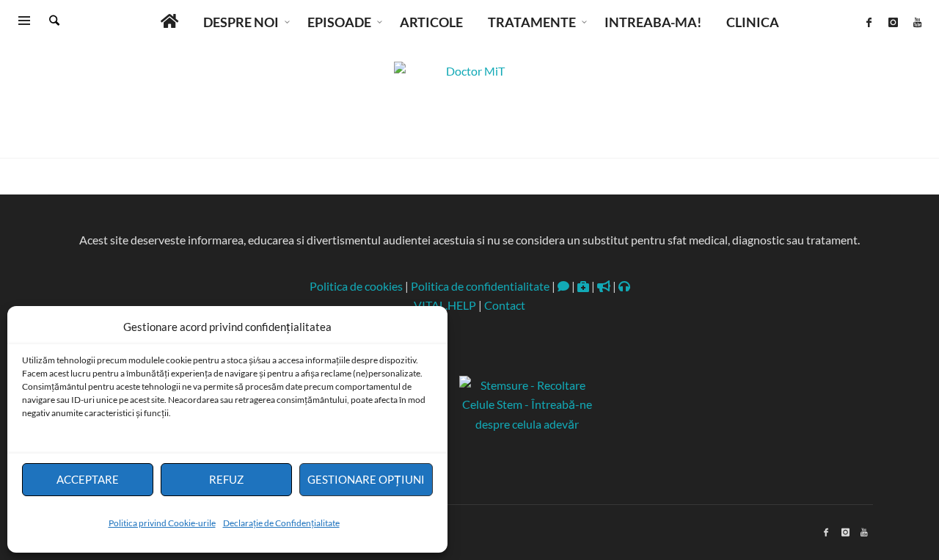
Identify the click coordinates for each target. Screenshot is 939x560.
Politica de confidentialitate (480, 286)
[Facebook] (869, 22)
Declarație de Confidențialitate (281, 522)
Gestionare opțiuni (366, 479)
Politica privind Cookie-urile (162, 522)
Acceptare (87, 479)
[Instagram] (893, 22)
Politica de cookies (356, 286)
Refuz (226, 479)
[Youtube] (917, 22)
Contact (504, 305)
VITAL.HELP (445, 305)
